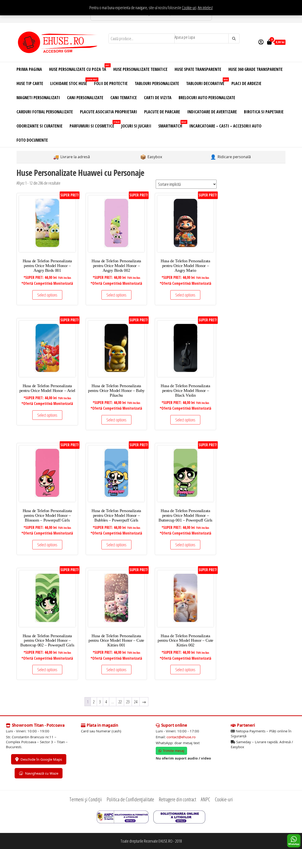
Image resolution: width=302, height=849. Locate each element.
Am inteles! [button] (205, 7)
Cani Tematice (123, 97)
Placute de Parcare (162, 112)
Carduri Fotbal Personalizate (45, 112)
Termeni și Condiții (85, 799)
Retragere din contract (177, 799)
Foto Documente (32, 140)
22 (120, 702)
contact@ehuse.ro (181, 736)
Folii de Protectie (111, 83)
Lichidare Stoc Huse (70, 82)
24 (135, 702)
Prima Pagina (29, 69)
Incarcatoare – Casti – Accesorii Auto (225, 126)
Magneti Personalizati (38, 97)
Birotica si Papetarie (264, 112)
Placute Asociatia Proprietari (108, 112)
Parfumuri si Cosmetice (94, 124)
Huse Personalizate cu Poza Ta (79, 68)
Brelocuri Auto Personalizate (207, 97)
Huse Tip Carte (30, 83)
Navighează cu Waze (41, 773)
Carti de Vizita (158, 97)
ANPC (205, 799)
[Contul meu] (261, 41)
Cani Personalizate (85, 97)
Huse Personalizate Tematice (140, 69)
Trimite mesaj (173, 750)
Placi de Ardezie (246, 83)
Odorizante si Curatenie (40, 126)
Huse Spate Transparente (198, 69)
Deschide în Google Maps (41, 759)
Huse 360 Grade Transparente (255, 69)
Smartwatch (172, 124)
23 (128, 702)
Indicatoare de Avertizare (212, 112)
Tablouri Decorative (207, 82)
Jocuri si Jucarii (136, 126)
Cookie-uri (189, 7)
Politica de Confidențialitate (130, 799)
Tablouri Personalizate (157, 83)
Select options (47, 295)
